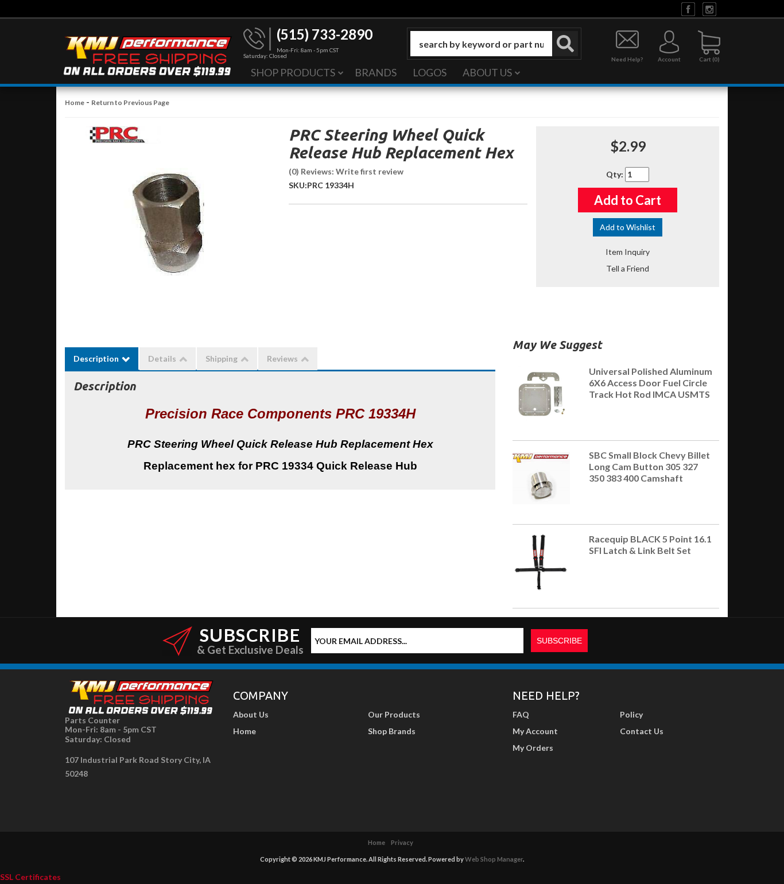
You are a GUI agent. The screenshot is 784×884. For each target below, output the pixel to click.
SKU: (298, 185)
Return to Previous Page (130, 102)
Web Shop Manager (494, 859)
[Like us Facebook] (688, 8)
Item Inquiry (628, 252)
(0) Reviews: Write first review (346, 171)
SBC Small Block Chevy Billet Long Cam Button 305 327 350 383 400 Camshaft (649, 466)
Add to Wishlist (627, 227)
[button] (494, 43)
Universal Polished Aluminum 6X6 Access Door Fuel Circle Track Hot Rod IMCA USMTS (650, 383)
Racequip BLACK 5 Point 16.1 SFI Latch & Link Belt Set (650, 544)
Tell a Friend (627, 268)
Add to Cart (627, 200)
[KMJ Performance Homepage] (147, 55)
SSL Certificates (30, 877)
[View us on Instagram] (709, 8)
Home (74, 102)
